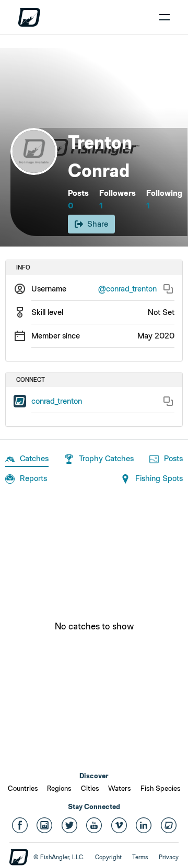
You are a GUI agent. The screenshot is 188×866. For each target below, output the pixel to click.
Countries (23, 788)
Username (48, 288)
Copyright (108, 857)
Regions (59, 788)
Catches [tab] (34, 458)
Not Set (161, 312)
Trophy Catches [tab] (106, 458)
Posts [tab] (173, 458)
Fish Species (160, 788)
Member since (55, 335)
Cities (90, 788)
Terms (140, 857)
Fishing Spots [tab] (159, 478)
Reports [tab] (33, 478)
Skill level (47, 312)
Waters (119, 788)
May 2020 (155, 335)
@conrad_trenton (127, 288)
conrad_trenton (56, 400)
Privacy (169, 857)
